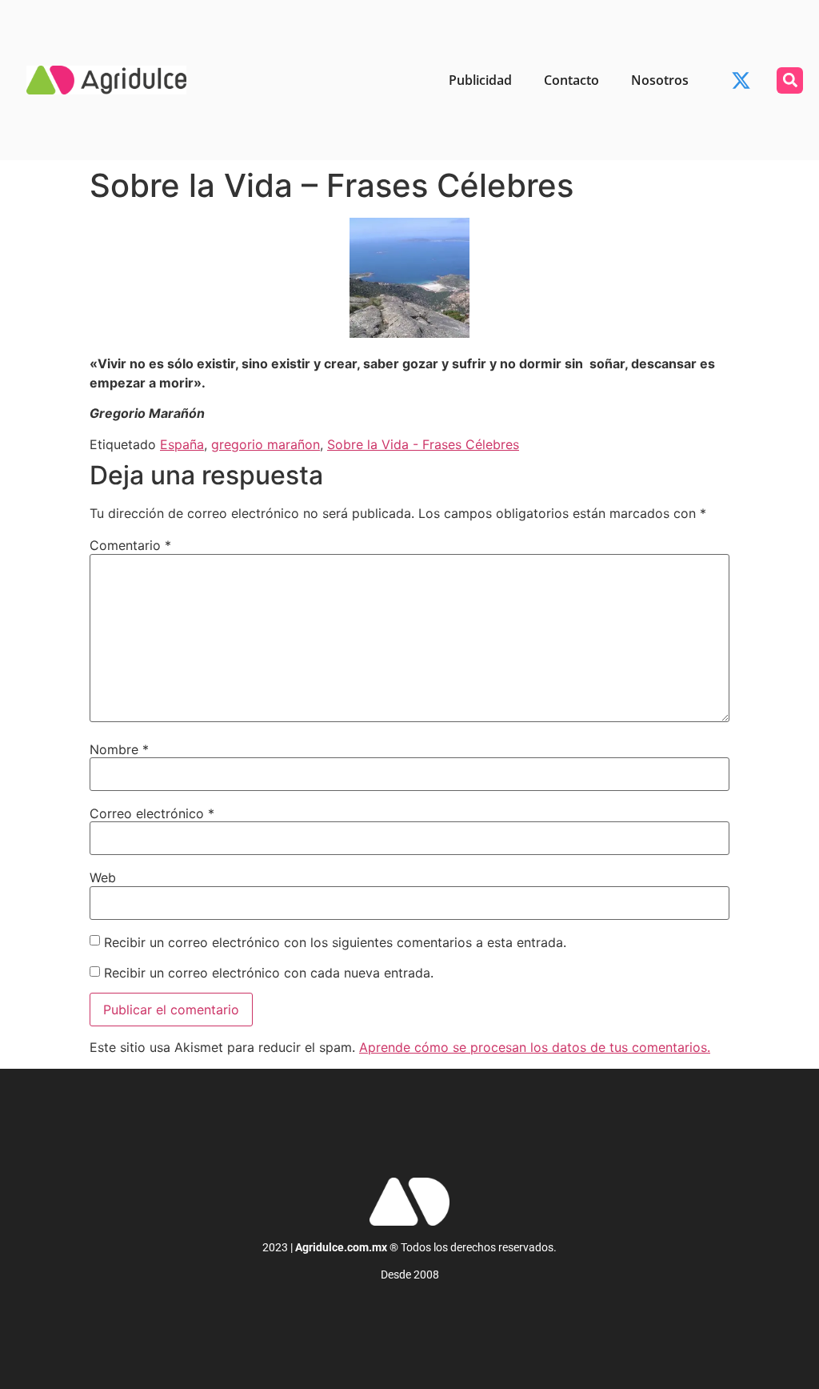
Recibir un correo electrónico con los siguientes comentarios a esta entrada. (335, 942)
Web (103, 877)
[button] (790, 80)
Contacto (571, 80)
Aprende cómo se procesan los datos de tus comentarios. (534, 1047)
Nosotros (660, 80)
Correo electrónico (152, 813)
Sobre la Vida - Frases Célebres (423, 444)
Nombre (119, 749)
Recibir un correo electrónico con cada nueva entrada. (268, 972)
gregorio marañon (265, 444)
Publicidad (480, 80)
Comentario (130, 545)
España (182, 444)
